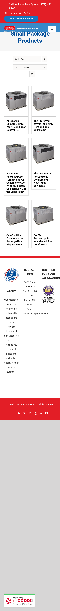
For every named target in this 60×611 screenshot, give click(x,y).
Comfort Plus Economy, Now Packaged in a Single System (14, 240)
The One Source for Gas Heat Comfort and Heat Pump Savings (42, 179)
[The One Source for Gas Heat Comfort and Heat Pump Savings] (44, 153)
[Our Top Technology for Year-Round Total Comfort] (44, 215)
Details (17, 130)
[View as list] (32, 74)
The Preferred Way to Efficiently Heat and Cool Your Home (43, 125)
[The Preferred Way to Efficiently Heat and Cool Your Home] (44, 101)
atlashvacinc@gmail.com (35, 313)
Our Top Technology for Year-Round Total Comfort (43, 240)
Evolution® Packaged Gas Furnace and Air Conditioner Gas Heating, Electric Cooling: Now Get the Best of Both (16, 182)
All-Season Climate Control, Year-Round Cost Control (16, 125)
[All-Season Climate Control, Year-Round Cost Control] (16, 101)
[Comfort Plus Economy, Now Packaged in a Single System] (16, 215)
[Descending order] (44, 59)
